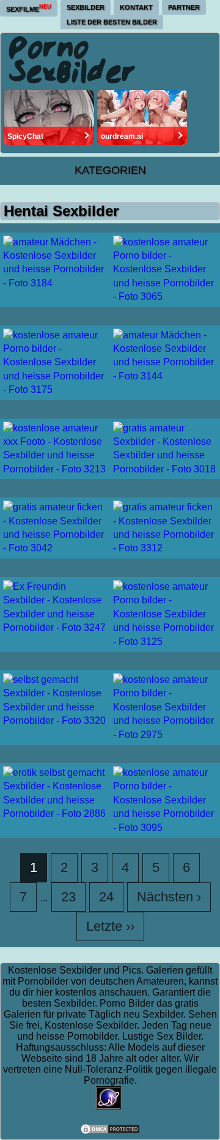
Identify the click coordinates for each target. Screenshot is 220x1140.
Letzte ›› (110, 926)
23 (68, 896)
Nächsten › (169, 896)
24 (106, 896)
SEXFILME (28, 8)
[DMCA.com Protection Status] (110, 1132)
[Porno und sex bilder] (72, 59)
